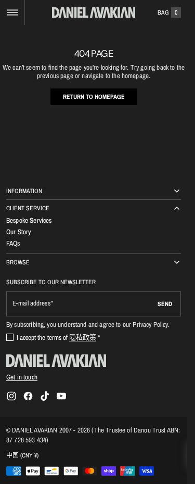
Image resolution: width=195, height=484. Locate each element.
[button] (12, 12)
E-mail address (31, 303)
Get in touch (21, 376)
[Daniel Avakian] (56, 360)
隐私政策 (82, 337)
